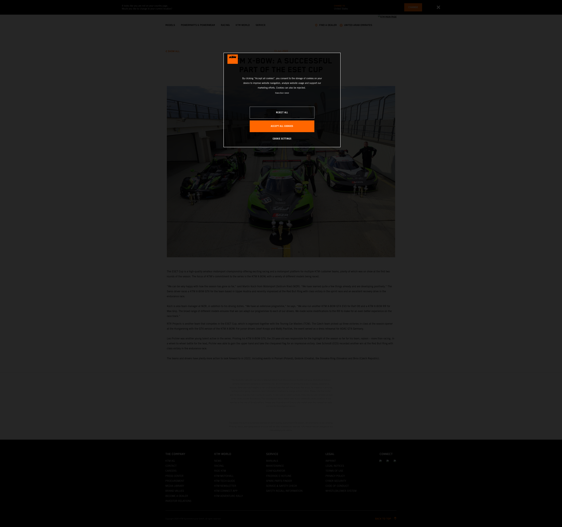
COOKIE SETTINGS (282, 139)
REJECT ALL (282, 112)
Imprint (287, 93)
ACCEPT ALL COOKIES (282, 126)
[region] (282, 100)
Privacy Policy (279, 93)
